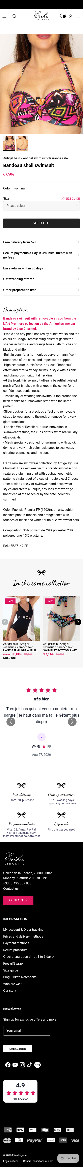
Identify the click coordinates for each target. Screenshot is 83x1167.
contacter (18, 900)
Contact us (11, 888)
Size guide (72, 198)
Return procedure (15, 950)
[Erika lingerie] (41, 15)
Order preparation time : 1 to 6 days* (29, 957)
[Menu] (4, 16)
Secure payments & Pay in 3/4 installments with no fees (37, 255)
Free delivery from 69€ (19, 242)
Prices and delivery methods (23, 936)
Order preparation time (19, 290)
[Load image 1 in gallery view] (41, 84)
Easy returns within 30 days (23, 268)
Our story (9, 990)
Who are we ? (12, 984)
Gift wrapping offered (18, 279)
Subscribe (17, 1048)
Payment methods (16, 943)
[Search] (16, 16)
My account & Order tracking (23, 929)
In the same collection (41, 582)
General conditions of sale (38, 1161)
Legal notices (11, 1161)
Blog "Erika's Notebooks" (20, 977)
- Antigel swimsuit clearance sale (44, 158)
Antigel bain (11, 158)
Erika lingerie (19, 1155)
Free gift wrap (13, 963)
